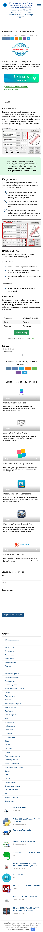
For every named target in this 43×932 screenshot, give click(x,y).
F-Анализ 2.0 (18, 875)
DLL (6, 644)
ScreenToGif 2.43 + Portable (16, 433)
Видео (7, 670)
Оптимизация (10, 737)
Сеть (7, 775)
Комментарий (7, 590)
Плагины (8, 749)
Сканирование (10, 782)
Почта (7, 752)
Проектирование (11, 760)
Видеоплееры (10, 681)
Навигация (9, 730)
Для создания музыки (13, 704)
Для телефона (10, 707)
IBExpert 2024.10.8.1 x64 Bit (24, 841)
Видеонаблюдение (12, 677)
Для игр (8, 700)
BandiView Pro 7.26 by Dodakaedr (19, 463)
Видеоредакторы (11, 685)
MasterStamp (21, 332)
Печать (7, 745)
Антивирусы (9, 651)
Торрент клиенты (11, 797)
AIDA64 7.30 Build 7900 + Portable (26, 886)
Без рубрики (9, 659)
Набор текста (10, 726)
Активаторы (9, 647)
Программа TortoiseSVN (22, 830)
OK (33, 929)
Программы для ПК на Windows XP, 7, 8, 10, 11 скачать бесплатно (21, 5)
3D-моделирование (12, 640)
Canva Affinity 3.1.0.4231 (14, 402)
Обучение (8, 734)
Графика (23, 35)
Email (4, 583)
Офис (7, 741)
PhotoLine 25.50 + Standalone (17, 493)
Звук (6, 719)
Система (8, 779)
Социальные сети (11, 790)
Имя (3, 575)
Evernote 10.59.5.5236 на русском (26, 852)
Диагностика (10, 696)
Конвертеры (9, 722)
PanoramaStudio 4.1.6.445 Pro (17, 524)
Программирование (12, 756)
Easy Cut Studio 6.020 (13, 554)
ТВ (6, 793)
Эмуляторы (9, 801)
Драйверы (9, 711)
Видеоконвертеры (12, 674)
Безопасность (10, 662)
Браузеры (8, 666)
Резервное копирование (14, 767)
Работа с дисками (12, 764)
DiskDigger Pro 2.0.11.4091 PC (25, 897)
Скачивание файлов (12, 786)
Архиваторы (9, 655)
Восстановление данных (14, 689)
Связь (7, 771)
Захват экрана (10, 715)
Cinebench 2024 (19, 808)
